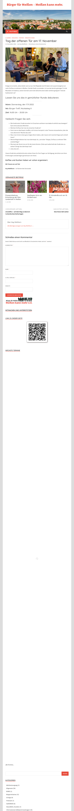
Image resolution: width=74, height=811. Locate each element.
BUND (8, 791)
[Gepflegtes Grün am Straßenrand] (37, 187)
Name (7, 269)
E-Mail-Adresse (10, 277)
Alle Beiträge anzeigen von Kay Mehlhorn (20, 226)
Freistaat (9, 801)
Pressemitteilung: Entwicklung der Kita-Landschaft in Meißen (13, 197)
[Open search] (66, 31)
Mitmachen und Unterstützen (18, 310)
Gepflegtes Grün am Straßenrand (34, 196)
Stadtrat (21, 38)
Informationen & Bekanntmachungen (18, 810)
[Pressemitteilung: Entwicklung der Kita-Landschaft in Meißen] (15, 187)
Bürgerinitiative (11, 794)
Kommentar (9, 245)
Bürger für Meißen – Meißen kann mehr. (35, 5)
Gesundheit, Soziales (12, 807)
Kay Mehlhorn (23, 44)
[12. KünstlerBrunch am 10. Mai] (59, 187)
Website (7, 286)
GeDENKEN (9, 804)
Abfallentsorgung (11, 785)
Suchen (65, 773)
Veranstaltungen (30, 38)
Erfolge (8, 797)
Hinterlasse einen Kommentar (37, 44)
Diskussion (15, 38)
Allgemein (8, 38)
